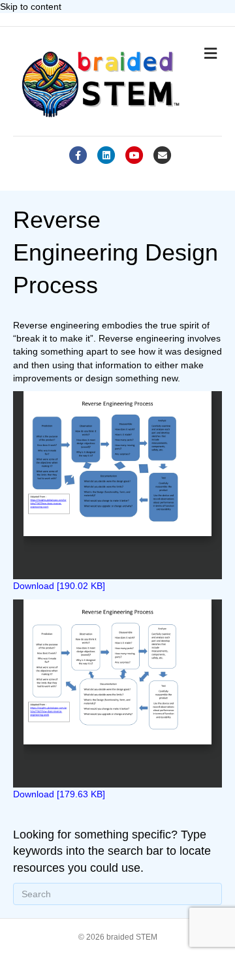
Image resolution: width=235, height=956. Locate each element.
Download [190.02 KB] (59, 586)
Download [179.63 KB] (59, 794)
